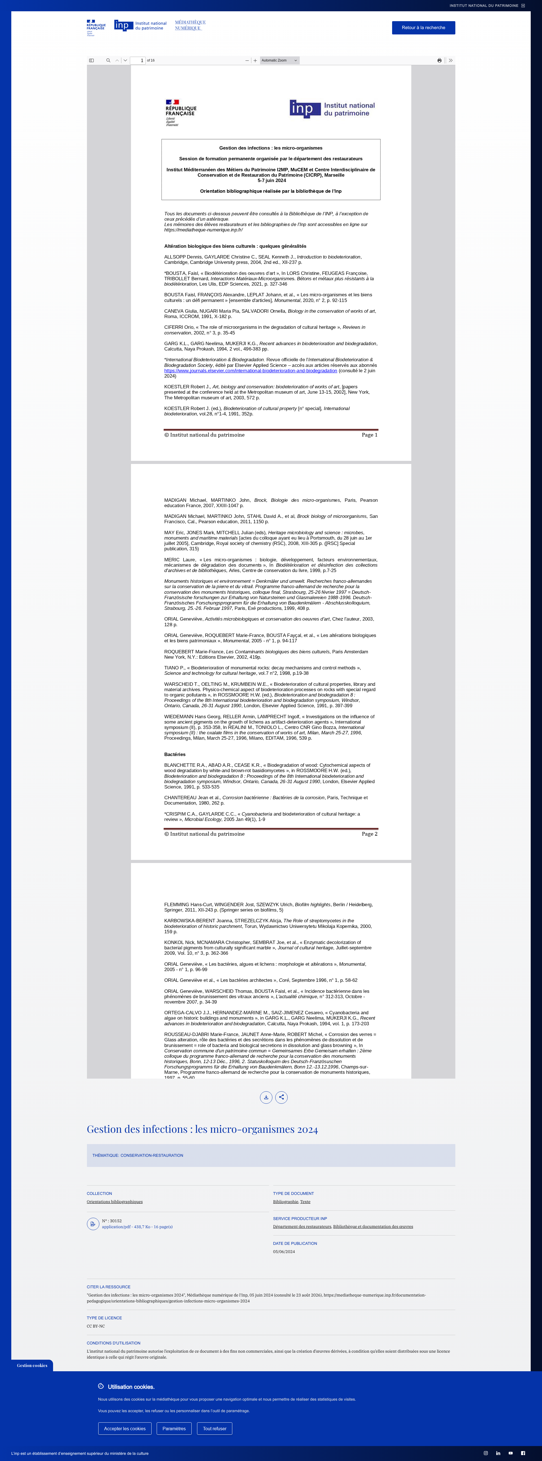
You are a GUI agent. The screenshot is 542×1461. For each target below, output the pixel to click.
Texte (305, 1201)
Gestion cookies (32, 1365)
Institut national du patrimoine (484, 6)
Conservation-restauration (152, 1155)
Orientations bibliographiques (115, 1201)
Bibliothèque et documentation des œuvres (373, 1226)
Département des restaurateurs (302, 1226)
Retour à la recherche (423, 27)
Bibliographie (285, 1201)
